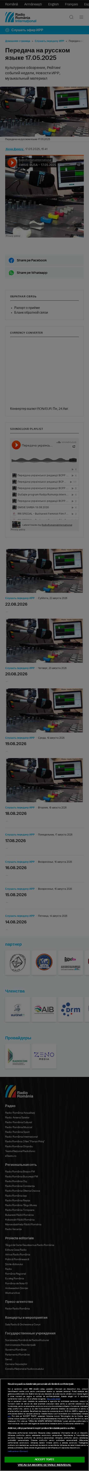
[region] (44, 1425)
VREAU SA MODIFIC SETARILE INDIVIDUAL (44, 1465)
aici (9, 1416)
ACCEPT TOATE (44, 1459)
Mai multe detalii (53, 1399)
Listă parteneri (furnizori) (18, 1451)
